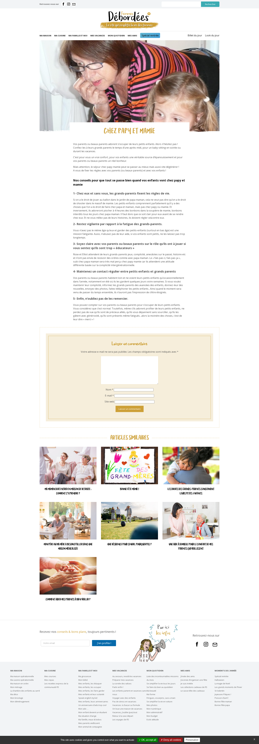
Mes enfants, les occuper (89, 687)
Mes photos (152, 705)
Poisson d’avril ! (221, 698)
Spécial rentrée (150, 35)
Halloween (219, 680)
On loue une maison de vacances (127, 708)
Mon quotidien (116, 35)
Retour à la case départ (122, 716)
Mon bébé (83, 680)
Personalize (192, 740)
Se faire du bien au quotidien (160, 687)
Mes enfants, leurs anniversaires (93, 701)
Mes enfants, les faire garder (91, 690)
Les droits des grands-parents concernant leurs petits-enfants (191, 491)
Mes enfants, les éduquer (90, 683)
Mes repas (49, 680)
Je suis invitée (187, 683)
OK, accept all (148, 740)
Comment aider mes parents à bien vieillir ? (68, 599)
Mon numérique (154, 708)
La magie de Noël (222, 683)
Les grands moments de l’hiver (228, 687)
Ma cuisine (59, 35)
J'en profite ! (104, 643)
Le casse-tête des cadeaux (193, 690)
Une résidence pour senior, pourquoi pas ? (129, 544)
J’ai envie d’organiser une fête (194, 680)
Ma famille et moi (77, 35)
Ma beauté (151, 690)
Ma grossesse (84, 676)
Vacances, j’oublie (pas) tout (124, 712)
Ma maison (45, 35)
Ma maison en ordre (19, 683)
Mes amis (132, 35)
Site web (109, 401)
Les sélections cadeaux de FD (194, 687)
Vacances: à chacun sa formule (126, 705)
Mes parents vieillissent (89, 723)
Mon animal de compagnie (90, 726)
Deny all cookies (172, 740)
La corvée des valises (121, 683)
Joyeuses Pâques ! (223, 694)
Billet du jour (195, 35)
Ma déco (14, 694)
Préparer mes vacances (123, 680)
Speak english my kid (87, 698)
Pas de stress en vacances (124, 701)
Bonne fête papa (222, 705)
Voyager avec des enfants (124, 698)
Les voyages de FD (120, 719)
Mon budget (152, 716)
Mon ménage (16, 687)
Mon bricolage (16, 698)
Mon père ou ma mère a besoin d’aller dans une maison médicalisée (68, 546)
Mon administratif (154, 712)
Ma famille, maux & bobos (89, 719)
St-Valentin (219, 690)
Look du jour (212, 35)
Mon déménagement (19, 701)
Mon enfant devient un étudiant (92, 712)
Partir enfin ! (117, 687)
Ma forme (151, 694)
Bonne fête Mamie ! (129, 489)
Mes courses (50, 676)
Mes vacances (97, 35)
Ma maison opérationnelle (22, 676)
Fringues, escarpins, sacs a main (161, 698)
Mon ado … (83, 708)
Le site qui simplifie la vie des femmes (129, 25)
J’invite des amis (188, 676)
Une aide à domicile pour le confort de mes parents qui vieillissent (191, 546)
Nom (109, 389)
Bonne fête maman (223, 701)
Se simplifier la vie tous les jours (161, 683)
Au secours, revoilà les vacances (126, 676)
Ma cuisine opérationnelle (22, 680)
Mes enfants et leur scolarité (91, 694)
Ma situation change (87, 716)
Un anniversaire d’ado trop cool (92, 705)
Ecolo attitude (153, 719)
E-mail (109, 395)
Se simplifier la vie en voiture (159, 701)
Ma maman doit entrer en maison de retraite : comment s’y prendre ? (68, 491)
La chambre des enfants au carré (25, 690)
